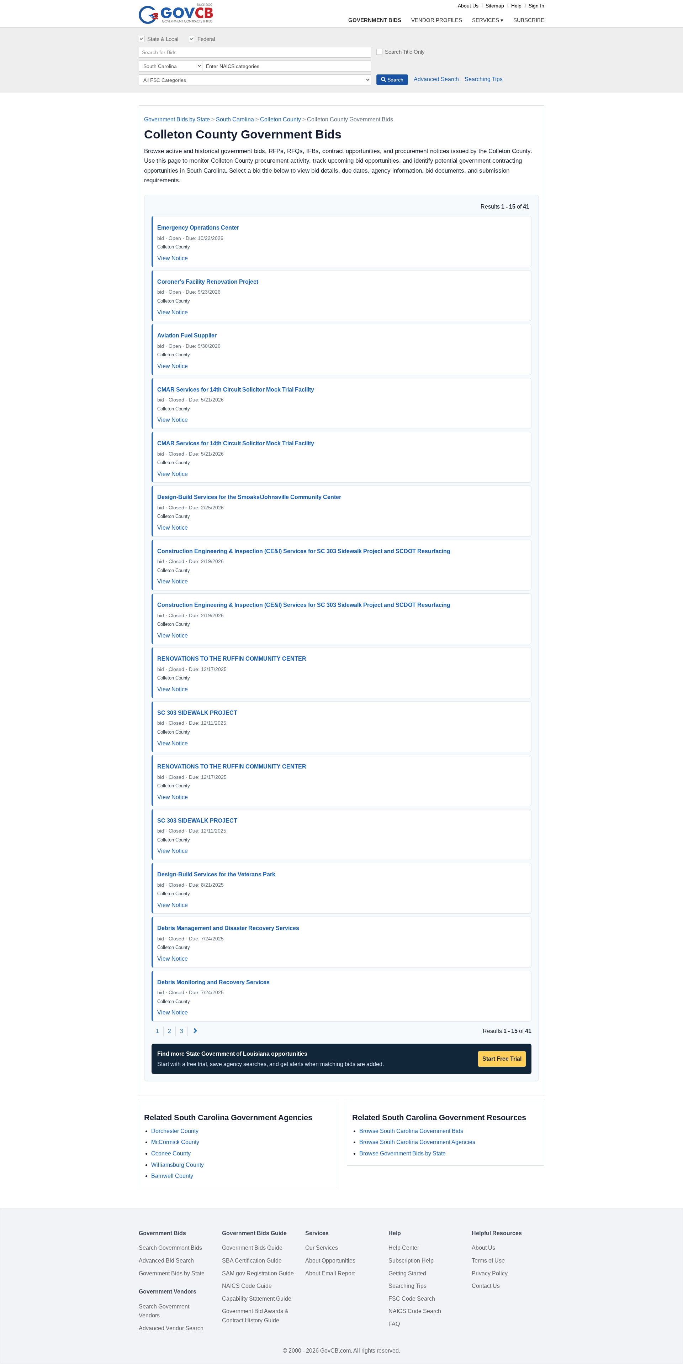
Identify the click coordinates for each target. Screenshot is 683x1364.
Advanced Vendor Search (171, 1328)
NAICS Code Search (414, 1311)
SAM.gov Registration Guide (258, 1273)
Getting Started (407, 1273)
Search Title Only (405, 52)
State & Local (162, 39)
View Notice (172, 258)
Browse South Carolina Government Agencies (417, 1142)
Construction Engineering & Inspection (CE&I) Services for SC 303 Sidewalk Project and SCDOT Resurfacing (303, 551)
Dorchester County (174, 1131)
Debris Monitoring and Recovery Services (213, 982)
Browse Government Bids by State (402, 1153)
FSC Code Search (411, 1299)
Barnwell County (172, 1176)
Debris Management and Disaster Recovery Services (228, 928)
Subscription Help (411, 1261)
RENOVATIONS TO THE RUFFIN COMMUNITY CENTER (231, 659)
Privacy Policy (490, 1273)
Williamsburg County (177, 1165)
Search (394, 80)
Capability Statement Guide (256, 1299)
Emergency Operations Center (198, 228)
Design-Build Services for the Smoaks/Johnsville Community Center (249, 497)
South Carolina (235, 119)
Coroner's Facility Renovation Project (207, 282)
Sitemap (495, 6)
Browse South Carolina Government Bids (411, 1131)
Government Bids (374, 20)
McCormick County (175, 1142)
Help (516, 6)
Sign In (536, 6)
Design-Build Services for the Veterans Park (216, 874)
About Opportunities (330, 1261)
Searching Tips (484, 79)
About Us (468, 6)
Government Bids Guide (252, 1248)
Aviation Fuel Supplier (187, 335)
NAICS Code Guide (247, 1286)
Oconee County (171, 1153)
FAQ (394, 1324)
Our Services (321, 1248)
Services (487, 20)
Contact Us (486, 1286)
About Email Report (330, 1273)
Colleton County (280, 119)
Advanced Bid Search (166, 1261)
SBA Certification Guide (252, 1261)
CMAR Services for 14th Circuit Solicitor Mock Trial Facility (235, 390)
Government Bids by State (177, 119)
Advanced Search (436, 79)
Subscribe (528, 20)
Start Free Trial (501, 1059)
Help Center (403, 1248)
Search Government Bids (170, 1248)
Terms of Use (488, 1261)
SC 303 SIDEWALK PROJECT (197, 713)
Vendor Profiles (436, 20)
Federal (206, 39)
